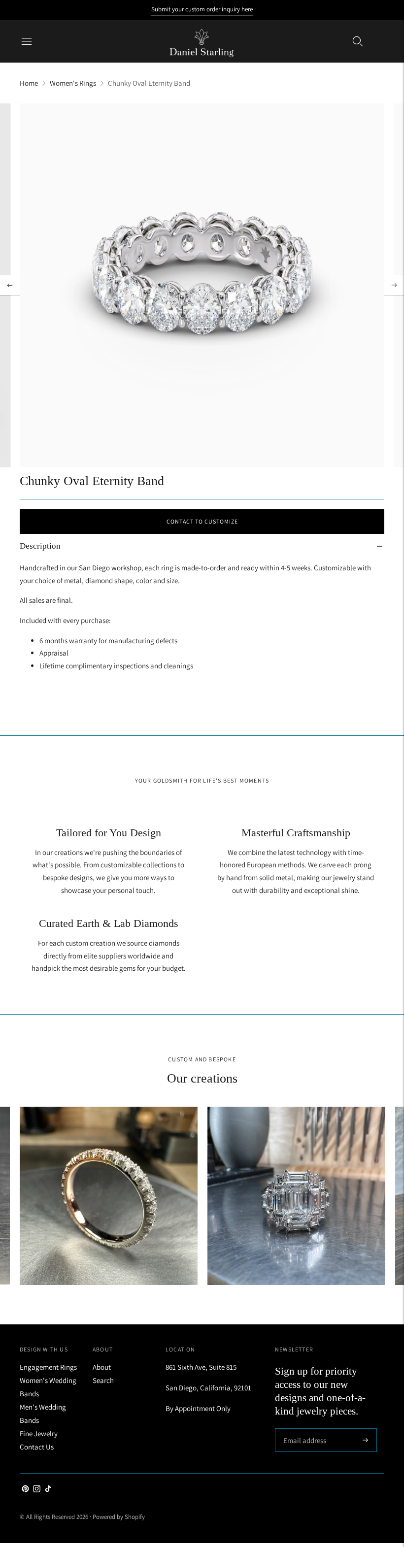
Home (29, 83)
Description (40, 546)
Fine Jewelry (39, 1433)
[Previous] (10, 285)
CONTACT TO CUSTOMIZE (202, 521)
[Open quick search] (358, 41)
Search (103, 1380)
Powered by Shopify (119, 1517)
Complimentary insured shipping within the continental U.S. (202, 19)
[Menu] (27, 41)
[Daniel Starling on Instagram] (36, 1489)
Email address (303, 1429)
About (102, 1367)
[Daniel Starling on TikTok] (48, 1489)
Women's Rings (73, 83)
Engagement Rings (48, 1367)
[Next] (394, 285)
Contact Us (37, 1446)
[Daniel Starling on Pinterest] (25, 1489)
